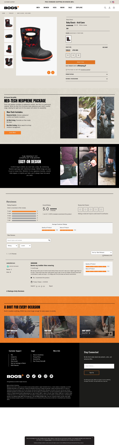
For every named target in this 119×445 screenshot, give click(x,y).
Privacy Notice (48, 439)
